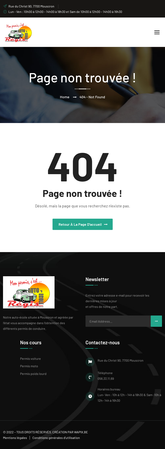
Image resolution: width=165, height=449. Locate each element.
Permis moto (29, 366)
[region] (52, 420)
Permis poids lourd (33, 374)
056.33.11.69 (106, 378)
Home (64, 97)
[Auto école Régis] (17, 32)
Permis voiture (30, 358)
